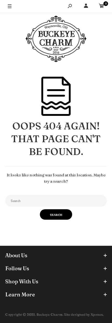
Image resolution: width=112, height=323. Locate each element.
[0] (101, 6)
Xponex (97, 314)
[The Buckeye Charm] (56, 40)
